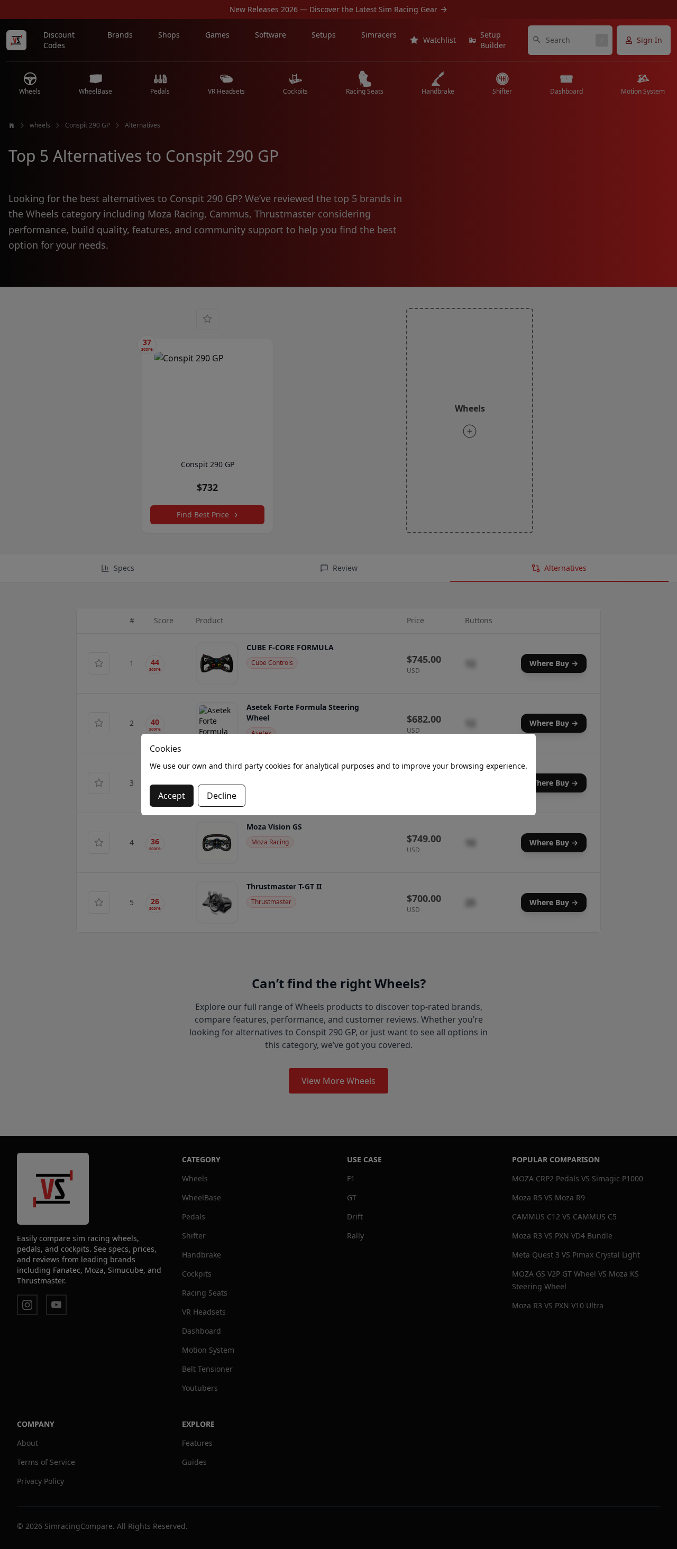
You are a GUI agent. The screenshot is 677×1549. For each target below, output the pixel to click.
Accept (171, 795)
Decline (221, 795)
